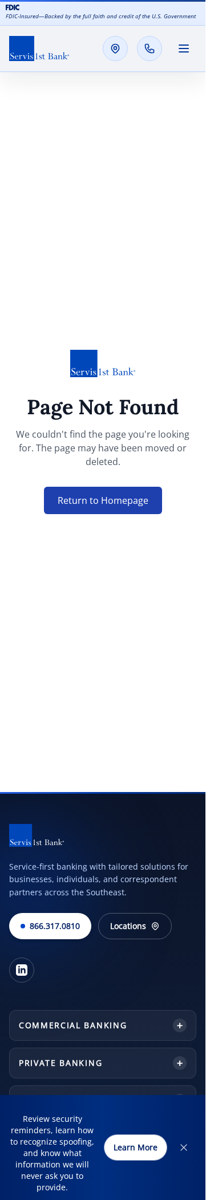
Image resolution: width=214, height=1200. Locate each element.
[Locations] (115, 48)
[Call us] (149, 48)
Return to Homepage (103, 500)
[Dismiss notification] (183, 1147)
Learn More (136, 1147)
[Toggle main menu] (183, 48)
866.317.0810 (55, 925)
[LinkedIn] (21, 970)
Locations (128, 925)
